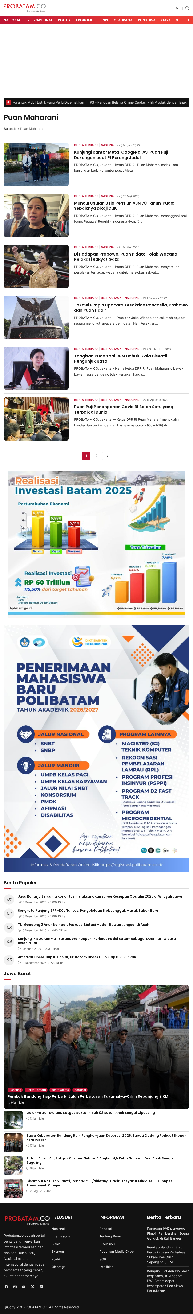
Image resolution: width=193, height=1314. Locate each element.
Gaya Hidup (171, 20)
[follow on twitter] (32, 1286)
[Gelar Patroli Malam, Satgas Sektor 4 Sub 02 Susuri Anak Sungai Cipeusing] (13, 1126)
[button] (178, 8)
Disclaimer (107, 1244)
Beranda (10, 129)
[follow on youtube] (23, 1286)
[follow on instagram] (14, 1286)
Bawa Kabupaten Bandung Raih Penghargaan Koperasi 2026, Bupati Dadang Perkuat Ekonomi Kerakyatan (107, 1137)
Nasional (12, 20)
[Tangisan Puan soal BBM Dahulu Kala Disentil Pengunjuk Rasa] (36, 386)
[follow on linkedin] (41, 1286)
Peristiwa (147, 20)
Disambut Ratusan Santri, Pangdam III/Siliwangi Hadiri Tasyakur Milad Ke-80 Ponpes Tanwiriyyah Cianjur (99, 1183)
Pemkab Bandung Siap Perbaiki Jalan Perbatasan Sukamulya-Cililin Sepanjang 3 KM (88, 1096)
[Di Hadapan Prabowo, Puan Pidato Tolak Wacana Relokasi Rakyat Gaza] (36, 284)
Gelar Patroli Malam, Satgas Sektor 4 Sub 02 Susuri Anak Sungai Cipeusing (90, 1112)
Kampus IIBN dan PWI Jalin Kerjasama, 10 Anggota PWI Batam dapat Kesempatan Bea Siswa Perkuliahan (168, 1281)
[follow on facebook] (6, 1286)
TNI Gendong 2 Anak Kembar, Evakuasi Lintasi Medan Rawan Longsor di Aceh (83, 924)
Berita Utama (60, 1090)
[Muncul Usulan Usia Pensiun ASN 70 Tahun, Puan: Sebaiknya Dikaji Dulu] (36, 234)
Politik (64, 20)
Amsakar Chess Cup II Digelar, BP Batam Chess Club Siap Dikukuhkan (77, 957)
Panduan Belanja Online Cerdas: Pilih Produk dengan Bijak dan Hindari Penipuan (113, 102)
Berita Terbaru (36, 1090)
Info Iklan (106, 1267)
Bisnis (102, 20)
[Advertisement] (96, 62)
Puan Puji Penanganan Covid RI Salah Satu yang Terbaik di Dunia (123, 409)
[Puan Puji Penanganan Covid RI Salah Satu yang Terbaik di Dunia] (36, 437)
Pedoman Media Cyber (117, 1251)
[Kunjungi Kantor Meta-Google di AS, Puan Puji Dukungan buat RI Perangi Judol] (36, 183)
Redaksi (105, 1229)
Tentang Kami (110, 1236)
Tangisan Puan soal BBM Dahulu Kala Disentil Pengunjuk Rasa (120, 358)
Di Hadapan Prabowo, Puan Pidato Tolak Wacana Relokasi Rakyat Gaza (125, 256)
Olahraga (123, 20)
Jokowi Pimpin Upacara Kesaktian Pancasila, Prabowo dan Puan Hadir (131, 307)
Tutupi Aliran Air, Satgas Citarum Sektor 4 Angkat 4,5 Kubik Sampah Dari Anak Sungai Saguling (100, 1160)
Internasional (39, 20)
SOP (102, 1259)
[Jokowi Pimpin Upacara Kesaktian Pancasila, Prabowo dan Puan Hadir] (36, 335)
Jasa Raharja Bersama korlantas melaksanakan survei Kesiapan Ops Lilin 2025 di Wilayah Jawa (100, 896)
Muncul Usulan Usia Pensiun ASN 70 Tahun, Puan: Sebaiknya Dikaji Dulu (124, 205)
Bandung (15, 1090)
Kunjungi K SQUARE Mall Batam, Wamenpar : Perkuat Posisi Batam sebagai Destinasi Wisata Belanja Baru (97, 940)
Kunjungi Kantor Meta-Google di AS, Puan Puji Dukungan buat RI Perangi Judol (121, 154)
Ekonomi (84, 20)
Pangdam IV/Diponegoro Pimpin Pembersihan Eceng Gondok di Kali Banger (168, 1233)
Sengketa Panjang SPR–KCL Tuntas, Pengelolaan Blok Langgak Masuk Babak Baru (88, 910)
